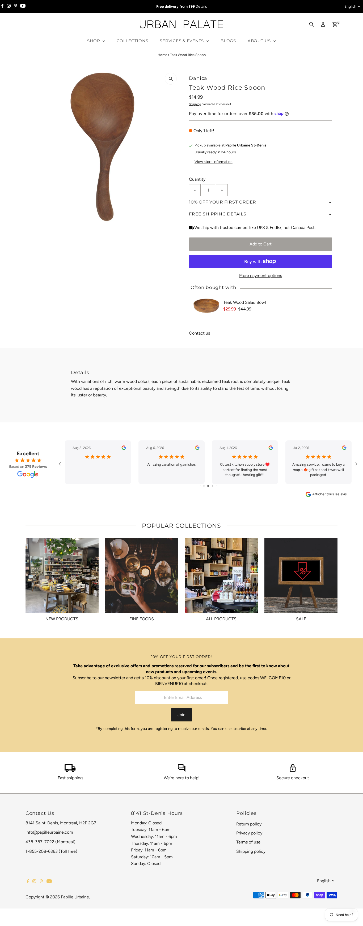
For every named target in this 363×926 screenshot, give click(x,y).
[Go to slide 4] (208, 496)
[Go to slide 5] (212, 496)
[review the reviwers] (76, 449)
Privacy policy (249, 843)
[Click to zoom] (171, 79)
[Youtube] (23, 6)
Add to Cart (261, 243)
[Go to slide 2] (200, 496)
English (350, 6)
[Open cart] (334, 24)
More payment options (260, 275)
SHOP (94, 40)
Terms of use (248, 852)
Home (162, 55)
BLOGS (228, 40)
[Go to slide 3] (204, 496)
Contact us (199, 333)
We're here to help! (182, 788)
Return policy (248, 834)
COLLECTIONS (132, 40)
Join (181, 725)
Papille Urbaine (75, 907)
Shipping (195, 104)
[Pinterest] (15, 6)
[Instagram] (9, 6)
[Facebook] (2, 6)
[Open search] (311, 24)
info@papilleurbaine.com (49, 842)
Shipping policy (250, 861)
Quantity (197, 179)
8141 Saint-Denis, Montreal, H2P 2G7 (61, 833)
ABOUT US (260, 40)
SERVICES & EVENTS (182, 40)
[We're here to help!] (181, 781)
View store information (214, 162)
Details (201, 6)
